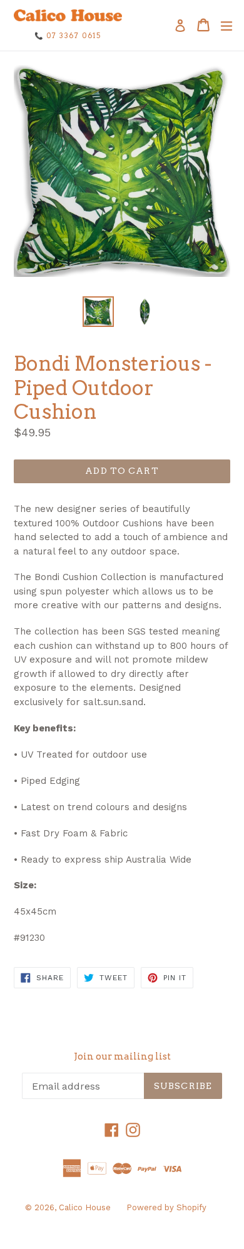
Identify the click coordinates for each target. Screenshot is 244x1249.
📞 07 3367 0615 (67, 35)
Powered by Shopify (166, 1207)
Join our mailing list (122, 1056)
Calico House (85, 1207)
